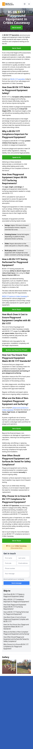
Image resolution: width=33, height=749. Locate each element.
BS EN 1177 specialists (17, 79)
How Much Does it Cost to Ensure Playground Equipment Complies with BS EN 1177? (16, 619)
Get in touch (16, 28)
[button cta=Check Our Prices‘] (16, 350)
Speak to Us (16, 157)
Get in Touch (16, 48)
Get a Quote (16, 429)
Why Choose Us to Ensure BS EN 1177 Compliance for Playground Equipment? (16, 646)
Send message (16, 583)
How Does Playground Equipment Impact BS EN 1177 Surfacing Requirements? (15, 607)
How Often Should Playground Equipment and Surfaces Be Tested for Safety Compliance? (16, 639)
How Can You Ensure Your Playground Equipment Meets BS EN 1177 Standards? (16, 626)
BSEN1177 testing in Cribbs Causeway (14, 296)
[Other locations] (24, 4)
